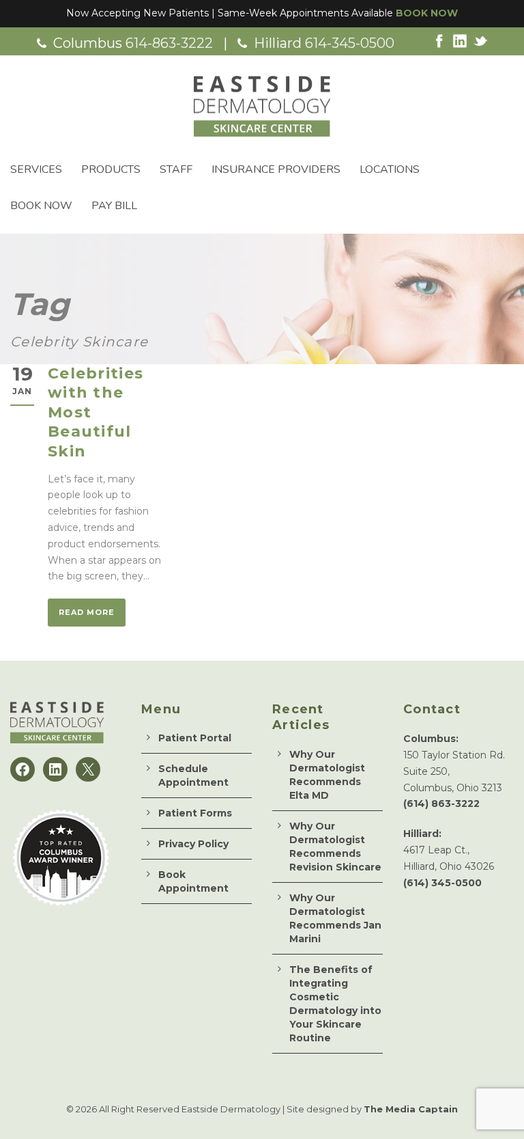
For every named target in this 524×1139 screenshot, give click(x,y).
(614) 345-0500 (442, 883)
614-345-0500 (349, 43)
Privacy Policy (193, 844)
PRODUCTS (111, 169)
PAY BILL (114, 205)
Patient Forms (195, 813)
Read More (87, 612)
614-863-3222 (169, 43)
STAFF (176, 169)
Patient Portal (194, 738)
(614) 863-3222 (441, 803)
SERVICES (36, 169)
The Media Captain (411, 1108)
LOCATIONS (390, 169)
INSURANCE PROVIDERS (276, 169)
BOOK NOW (427, 13)
